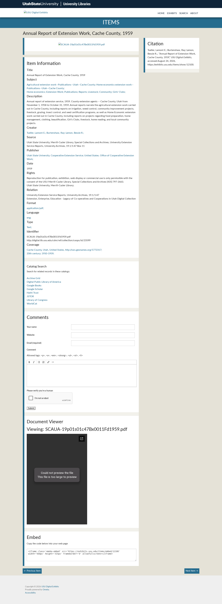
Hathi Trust (33, 293)
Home (161, 13)
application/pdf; (35, 208)
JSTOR (30, 296)
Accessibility (30, 593)
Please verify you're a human (40, 391)
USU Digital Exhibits (50, 587)
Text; (29, 227)
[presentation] (29, 362)
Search (183, 13)
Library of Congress (37, 300)
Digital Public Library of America (44, 282)
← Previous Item (32, 571)
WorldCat (32, 303)
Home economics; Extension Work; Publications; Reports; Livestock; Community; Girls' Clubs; (76, 92)
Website (30, 335)
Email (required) (34, 343)
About (194, 13)
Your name (32, 327)
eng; (29, 218)
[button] (29, 362)
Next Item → (192, 571)
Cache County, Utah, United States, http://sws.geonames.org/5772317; (64, 250)
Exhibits (172, 13)
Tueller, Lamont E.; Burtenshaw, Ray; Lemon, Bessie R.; (55, 133)
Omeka (46, 590)
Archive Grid (33, 278)
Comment (31, 350)
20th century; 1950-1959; (40, 253)
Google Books (34, 285)
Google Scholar (35, 289)
